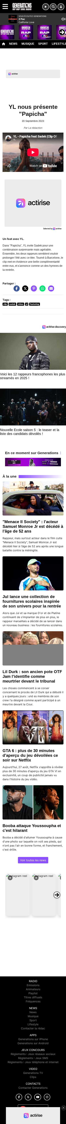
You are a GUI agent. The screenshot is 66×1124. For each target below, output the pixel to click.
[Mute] (63, 19)
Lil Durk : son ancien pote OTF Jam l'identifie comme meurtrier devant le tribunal (32, 676)
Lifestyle (33, 1024)
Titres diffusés (33, 997)
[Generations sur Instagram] (47, 1097)
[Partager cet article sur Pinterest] (33, 290)
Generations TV (33, 1073)
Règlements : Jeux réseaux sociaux (33, 1054)
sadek (12, 304)
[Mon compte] (61, 6)
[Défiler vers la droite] (56, 895)
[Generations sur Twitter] (28, 1097)
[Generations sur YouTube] (37, 1097)
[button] (18, 895)
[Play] (4, 29)
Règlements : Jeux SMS (33, 1058)
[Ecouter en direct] (45, 6)
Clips (33, 1077)
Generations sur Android (33, 1043)
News (13, 43)
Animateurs (33, 989)
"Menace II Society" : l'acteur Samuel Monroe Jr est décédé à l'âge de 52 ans (33, 526)
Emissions (33, 985)
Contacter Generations (33, 1087)
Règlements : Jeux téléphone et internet (33, 1062)
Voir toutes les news (33, 860)
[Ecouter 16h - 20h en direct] (33, 461)
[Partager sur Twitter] (24, 290)
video (20, 304)
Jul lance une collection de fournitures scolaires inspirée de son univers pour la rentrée (32, 601)
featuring (34, 304)
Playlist (33, 993)
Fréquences (33, 1001)
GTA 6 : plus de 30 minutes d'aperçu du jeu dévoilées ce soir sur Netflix (30, 755)
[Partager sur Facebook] (16, 290)
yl (27, 304)
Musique (27, 43)
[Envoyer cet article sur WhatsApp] (42, 290)
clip (5, 304)
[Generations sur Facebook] (19, 1097)
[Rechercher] (53, 6)
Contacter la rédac (33, 1028)
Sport (43, 43)
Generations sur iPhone (33, 1039)
